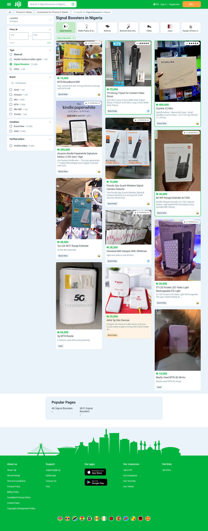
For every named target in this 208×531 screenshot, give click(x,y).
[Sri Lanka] (118, 518)
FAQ (48, 486)
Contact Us (51, 481)
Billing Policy (13, 492)
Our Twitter (128, 486)
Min (12, 35)
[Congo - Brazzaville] (133, 518)
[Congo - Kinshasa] (125, 518)
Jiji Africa (166, 470)
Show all (18, 54)
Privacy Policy (13, 486)
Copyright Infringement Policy (21, 508)
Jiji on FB (127, 470)
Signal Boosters (64, 38)
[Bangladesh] (111, 518)
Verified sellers (24, 146)
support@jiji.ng (53, 470)
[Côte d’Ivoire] (104, 518)
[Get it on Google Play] (96, 482)
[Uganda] (67, 518)
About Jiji (11, 470)
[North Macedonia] (147, 518)
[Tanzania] (74, 518)
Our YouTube (129, 481)
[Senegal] (96, 518)
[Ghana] (82, 518)
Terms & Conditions (16, 481)
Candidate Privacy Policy (18, 497)
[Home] (18, 4)
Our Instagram (130, 475)
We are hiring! (13, 475)
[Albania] (140, 518)
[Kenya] (60, 518)
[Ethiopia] (89, 518)
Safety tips (51, 475)
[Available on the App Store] (95, 472)
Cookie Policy (13, 503)
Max (35, 35)
